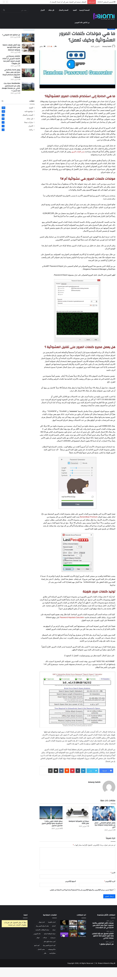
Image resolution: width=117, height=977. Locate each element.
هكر (45, 953)
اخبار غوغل (42, 922)
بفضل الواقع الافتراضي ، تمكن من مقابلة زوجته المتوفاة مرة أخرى (104, 825)
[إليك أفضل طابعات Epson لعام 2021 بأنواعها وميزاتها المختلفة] (28, 48)
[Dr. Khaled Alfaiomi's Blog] (104, 16)
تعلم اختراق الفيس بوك (42, 926)
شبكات (45, 937)
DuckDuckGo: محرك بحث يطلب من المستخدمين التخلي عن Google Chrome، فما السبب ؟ (11, 87)
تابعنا (26, 914)
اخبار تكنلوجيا (52, 922)
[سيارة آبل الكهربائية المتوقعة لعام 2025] (77, 812)
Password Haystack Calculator (72, 617)
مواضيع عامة (29, 111)
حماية (54, 930)
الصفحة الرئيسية (84, 10)
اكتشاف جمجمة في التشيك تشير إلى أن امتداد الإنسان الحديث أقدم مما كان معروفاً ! (59, 2)
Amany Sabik (106, 46)
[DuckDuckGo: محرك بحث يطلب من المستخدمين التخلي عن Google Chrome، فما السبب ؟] (28, 86)
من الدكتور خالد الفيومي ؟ (11, 34)
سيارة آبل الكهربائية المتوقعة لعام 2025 (79, 822)
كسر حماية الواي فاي (50, 941)
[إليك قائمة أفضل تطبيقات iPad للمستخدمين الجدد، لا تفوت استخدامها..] (73, 934)
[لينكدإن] (83, 770)
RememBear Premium (88, 517)
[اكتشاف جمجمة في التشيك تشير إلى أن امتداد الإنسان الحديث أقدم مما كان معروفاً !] (28, 59)
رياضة (31, 130)
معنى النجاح (41, 949)
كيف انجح (37, 945)
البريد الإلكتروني (109, 881)
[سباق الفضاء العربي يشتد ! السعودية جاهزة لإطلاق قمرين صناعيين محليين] (51, 812)
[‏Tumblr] (78, 770)
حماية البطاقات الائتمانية (42, 930)
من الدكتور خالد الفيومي (82, 22)
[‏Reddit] (67, 770)
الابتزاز (43, 10)
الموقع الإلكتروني (70, 881)
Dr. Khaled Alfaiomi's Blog (104, 963)
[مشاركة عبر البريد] (56, 770)
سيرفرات (53, 937)
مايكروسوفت (52, 949)
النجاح (54, 926)
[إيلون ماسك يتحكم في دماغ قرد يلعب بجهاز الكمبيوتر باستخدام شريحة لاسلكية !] (28, 73)
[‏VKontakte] (61, 770)
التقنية (75, 10)
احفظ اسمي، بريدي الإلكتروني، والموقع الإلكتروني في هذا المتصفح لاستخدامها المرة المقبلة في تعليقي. (81, 890)
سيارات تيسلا (28, 122)
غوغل (38, 937)
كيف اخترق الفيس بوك (49, 945)
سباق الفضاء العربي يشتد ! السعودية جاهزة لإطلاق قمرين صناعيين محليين (52, 823)
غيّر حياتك (51, 10)
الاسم (113, 873)
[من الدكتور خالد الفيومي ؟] (28, 38)
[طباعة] (50, 770)
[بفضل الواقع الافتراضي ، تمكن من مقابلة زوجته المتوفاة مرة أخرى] (103, 813)
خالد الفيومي (37, 934)
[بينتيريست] (72, 770)
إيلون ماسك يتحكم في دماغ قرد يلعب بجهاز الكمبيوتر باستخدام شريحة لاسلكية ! (11, 73)
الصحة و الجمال (63, 10)
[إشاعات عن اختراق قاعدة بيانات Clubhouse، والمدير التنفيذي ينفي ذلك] (64, 934)
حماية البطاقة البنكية (50, 934)
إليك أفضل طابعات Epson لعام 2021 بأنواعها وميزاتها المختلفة (11, 47)
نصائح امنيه (52, 953)
